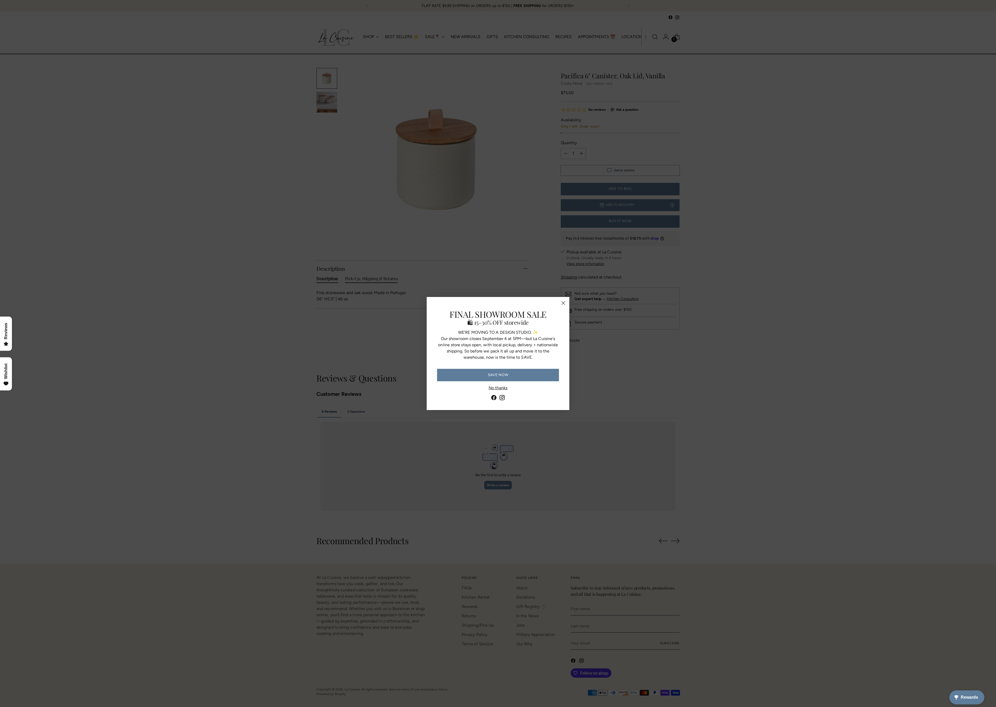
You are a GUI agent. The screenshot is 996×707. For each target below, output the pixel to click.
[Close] (563, 303)
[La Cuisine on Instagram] (502, 398)
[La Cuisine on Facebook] (494, 398)
